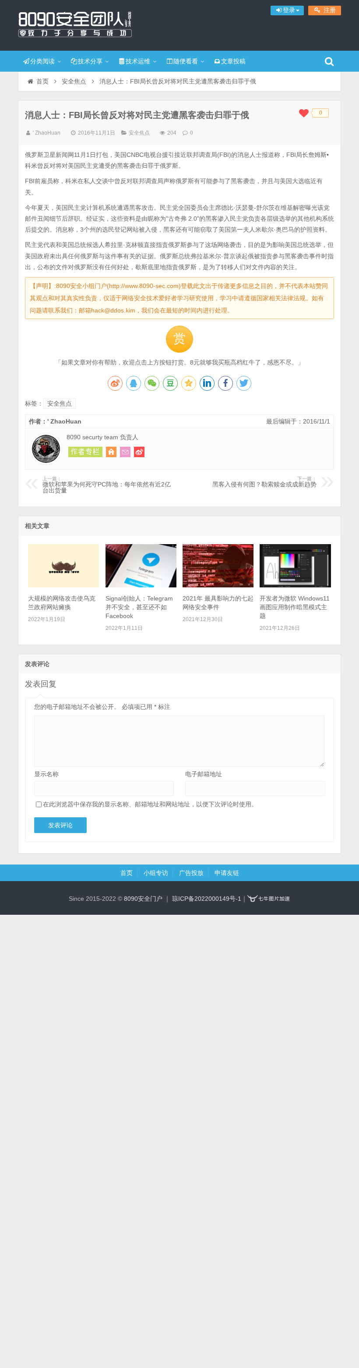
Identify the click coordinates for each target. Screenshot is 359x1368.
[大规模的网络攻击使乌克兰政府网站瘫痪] (63, 585)
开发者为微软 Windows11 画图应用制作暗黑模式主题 (295, 607)
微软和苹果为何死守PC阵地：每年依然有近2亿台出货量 (106, 485)
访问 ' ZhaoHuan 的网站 (111, 452)
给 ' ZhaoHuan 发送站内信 (125, 452)
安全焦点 (74, 81)
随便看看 (185, 61)
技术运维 (138, 61)
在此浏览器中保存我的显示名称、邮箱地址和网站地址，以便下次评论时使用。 (150, 804)
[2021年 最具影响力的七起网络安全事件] (218, 585)
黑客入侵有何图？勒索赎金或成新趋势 (264, 482)
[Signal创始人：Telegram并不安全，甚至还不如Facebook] (141, 585)
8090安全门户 (75, 24)
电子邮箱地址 (203, 774)
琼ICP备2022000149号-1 (206, 898)
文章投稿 (233, 61)
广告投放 (191, 872)
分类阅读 (42, 61)
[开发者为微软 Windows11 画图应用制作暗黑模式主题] (295, 585)
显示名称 (46, 774)
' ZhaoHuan (46, 133)
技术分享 (90, 61)
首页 (42, 81)
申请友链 (227, 872)
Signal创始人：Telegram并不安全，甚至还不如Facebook (139, 607)
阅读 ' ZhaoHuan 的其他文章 (85, 452)
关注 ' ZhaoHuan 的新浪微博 (139, 452)
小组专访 (156, 872)
